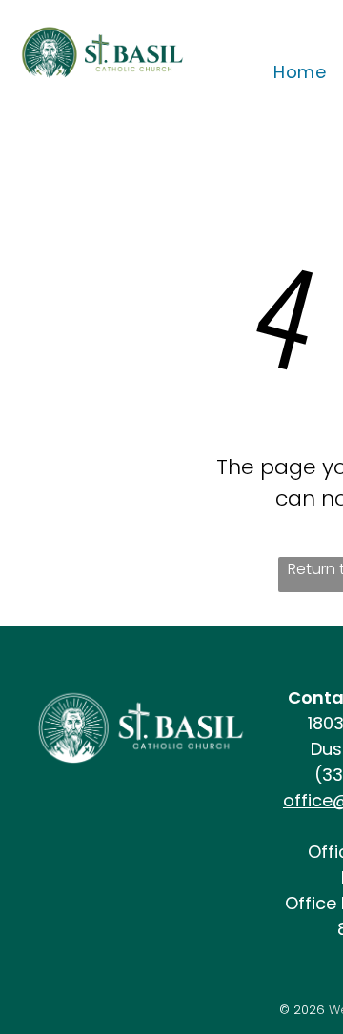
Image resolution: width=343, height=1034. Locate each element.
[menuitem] (299, 72)
